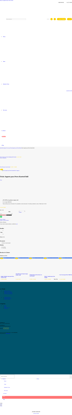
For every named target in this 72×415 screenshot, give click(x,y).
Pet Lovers (6, 308)
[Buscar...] (71, 376)
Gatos (5, 306)
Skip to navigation (3, 0)
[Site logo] (2, 34)
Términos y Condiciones (8, 292)
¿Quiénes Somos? (7, 297)
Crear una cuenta (36, 413)
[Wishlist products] (54, 19)
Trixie (1, 180)
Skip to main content (9, 0)
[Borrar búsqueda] (69, 376)
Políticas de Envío (7, 290)
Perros (5, 305)
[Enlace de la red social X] (6, 328)
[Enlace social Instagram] (8, 328)
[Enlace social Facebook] (4, 328)
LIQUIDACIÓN (69, 90)
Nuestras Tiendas (7, 299)
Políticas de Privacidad (8, 291)
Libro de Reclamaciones (8, 293)
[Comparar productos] (51, 19)
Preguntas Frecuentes (7, 298)
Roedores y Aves (7, 307)
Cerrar (1, 404)
